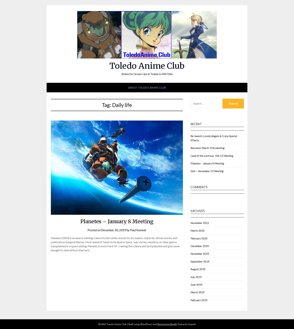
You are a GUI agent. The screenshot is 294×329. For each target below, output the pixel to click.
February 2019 (199, 300)
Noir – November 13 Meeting (207, 171)
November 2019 (200, 253)
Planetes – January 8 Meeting (116, 221)
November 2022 (200, 222)
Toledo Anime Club (147, 66)
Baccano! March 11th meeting (208, 147)
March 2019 (198, 292)
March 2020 (198, 230)
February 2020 (199, 238)
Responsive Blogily (167, 324)
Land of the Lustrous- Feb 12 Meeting (212, 155)
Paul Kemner (138, 230)
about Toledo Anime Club (147, 87)
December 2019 (200, 246)
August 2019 (198, 269)
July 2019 (196, 277)
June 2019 (196, 284)
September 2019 (200, 261)
